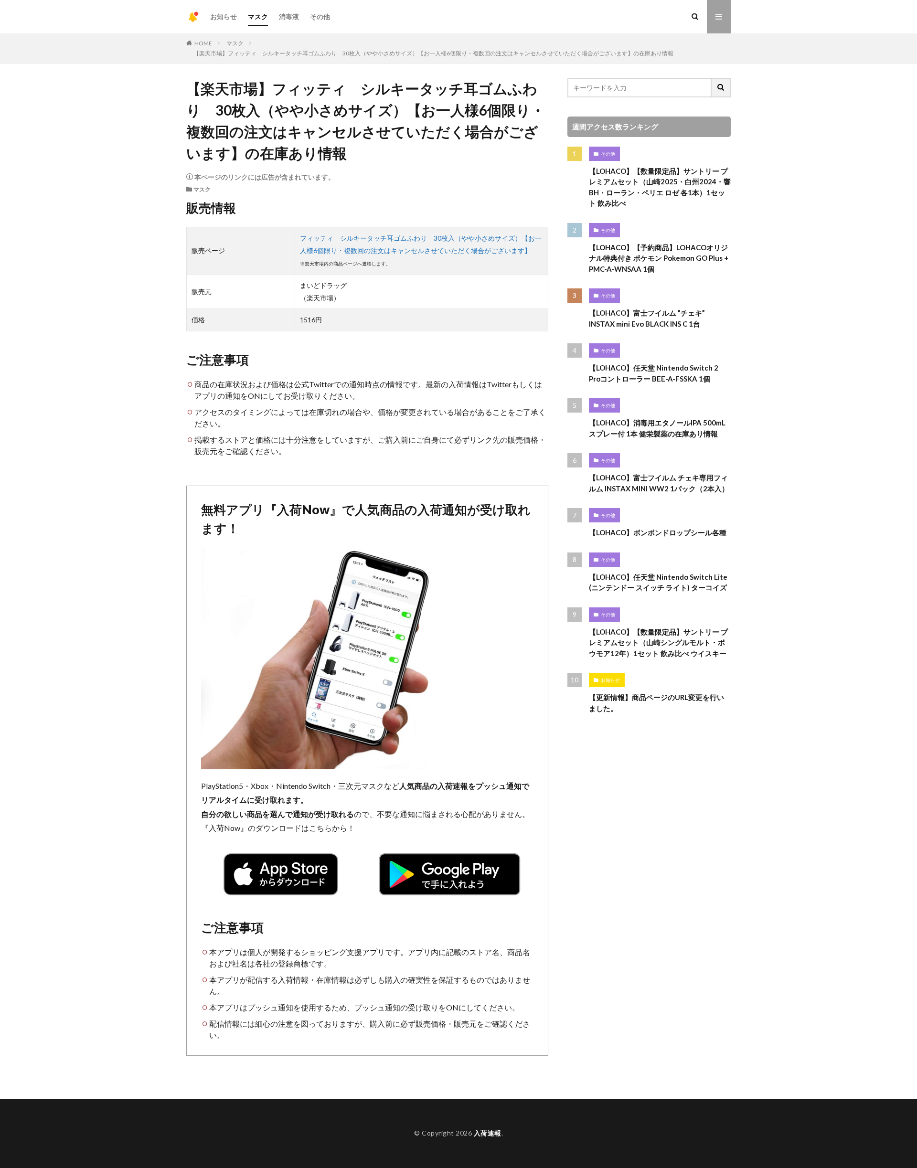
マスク (258, 16)
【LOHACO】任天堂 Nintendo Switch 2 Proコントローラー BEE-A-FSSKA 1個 (653, 373)
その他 (320, 16)
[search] (721, 87)
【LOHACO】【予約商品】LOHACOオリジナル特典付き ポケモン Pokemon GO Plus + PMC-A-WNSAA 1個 (658, 258)
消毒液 (289, 16)
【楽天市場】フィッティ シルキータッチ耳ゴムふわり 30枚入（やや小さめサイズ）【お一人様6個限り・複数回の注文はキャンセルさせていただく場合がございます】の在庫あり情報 (433, 53)
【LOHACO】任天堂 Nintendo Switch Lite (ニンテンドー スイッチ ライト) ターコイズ (658, 582)
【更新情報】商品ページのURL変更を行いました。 (656, 702)
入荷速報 (487, 1133)
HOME (203, 43)
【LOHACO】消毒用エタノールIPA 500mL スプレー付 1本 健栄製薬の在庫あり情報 (657, 428)
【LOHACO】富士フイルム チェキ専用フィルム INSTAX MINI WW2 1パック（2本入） (659, 483)
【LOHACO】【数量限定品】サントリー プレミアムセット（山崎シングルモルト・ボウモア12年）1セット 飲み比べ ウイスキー (658, 642)
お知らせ (223, 16)
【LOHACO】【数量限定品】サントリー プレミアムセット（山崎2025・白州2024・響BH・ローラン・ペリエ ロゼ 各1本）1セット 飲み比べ (660, 187)
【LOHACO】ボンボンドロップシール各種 (657, 532)
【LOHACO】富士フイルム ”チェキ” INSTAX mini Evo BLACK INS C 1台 (647, 318)
